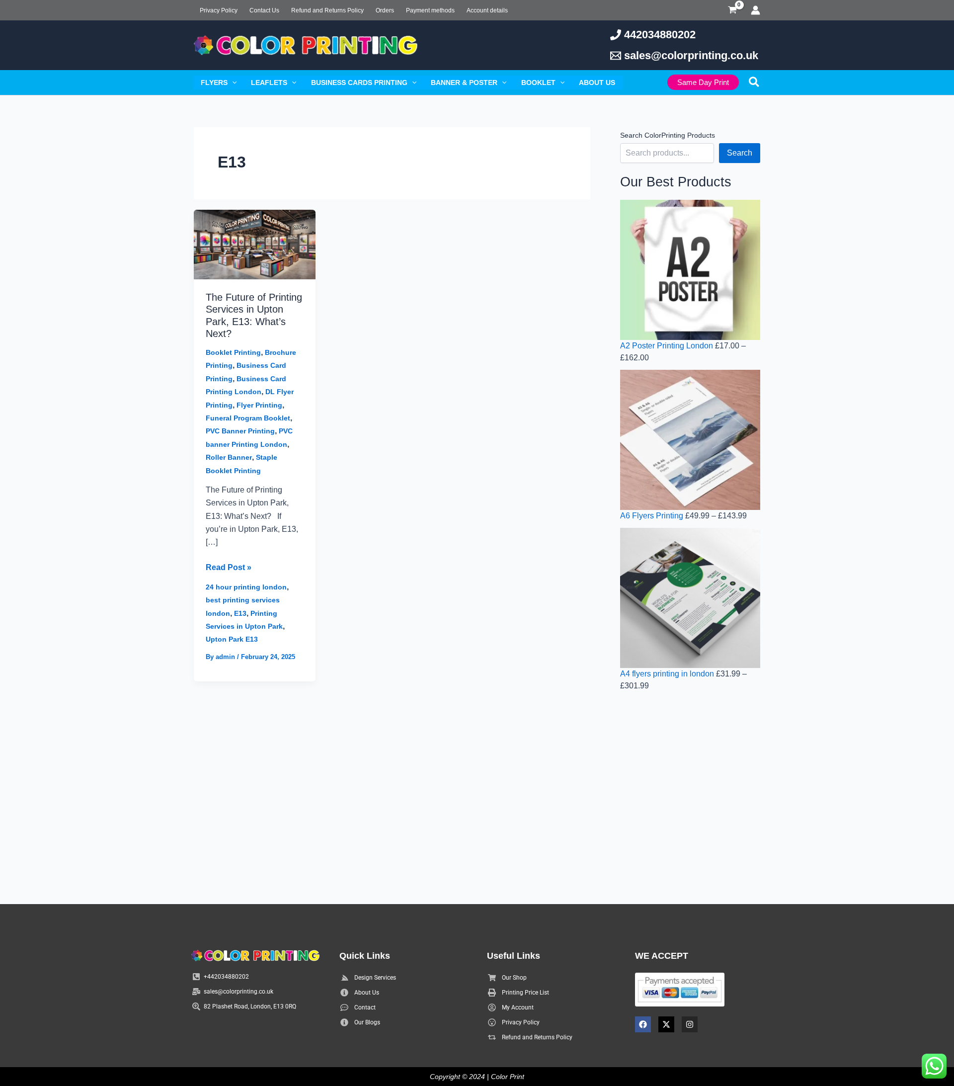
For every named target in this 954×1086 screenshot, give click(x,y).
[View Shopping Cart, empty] (732, 10)
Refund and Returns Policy (327, 10)
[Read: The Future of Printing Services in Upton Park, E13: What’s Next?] (255, 244)
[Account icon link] (755, 10)
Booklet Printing (233, 352)
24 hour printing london (246, 587)
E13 (240, 613)
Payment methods (430, 10)
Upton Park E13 (232, 639)
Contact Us (264, 10)
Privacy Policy (219, 10)
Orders (385, 10)
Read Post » (228, 566)
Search (739, 153)
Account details (487, 10)
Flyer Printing (259, 405)
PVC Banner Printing (240, 431)
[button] (232, 82)
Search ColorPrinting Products (667, 135)
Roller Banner (229, 457)
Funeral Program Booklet (248, 418)
